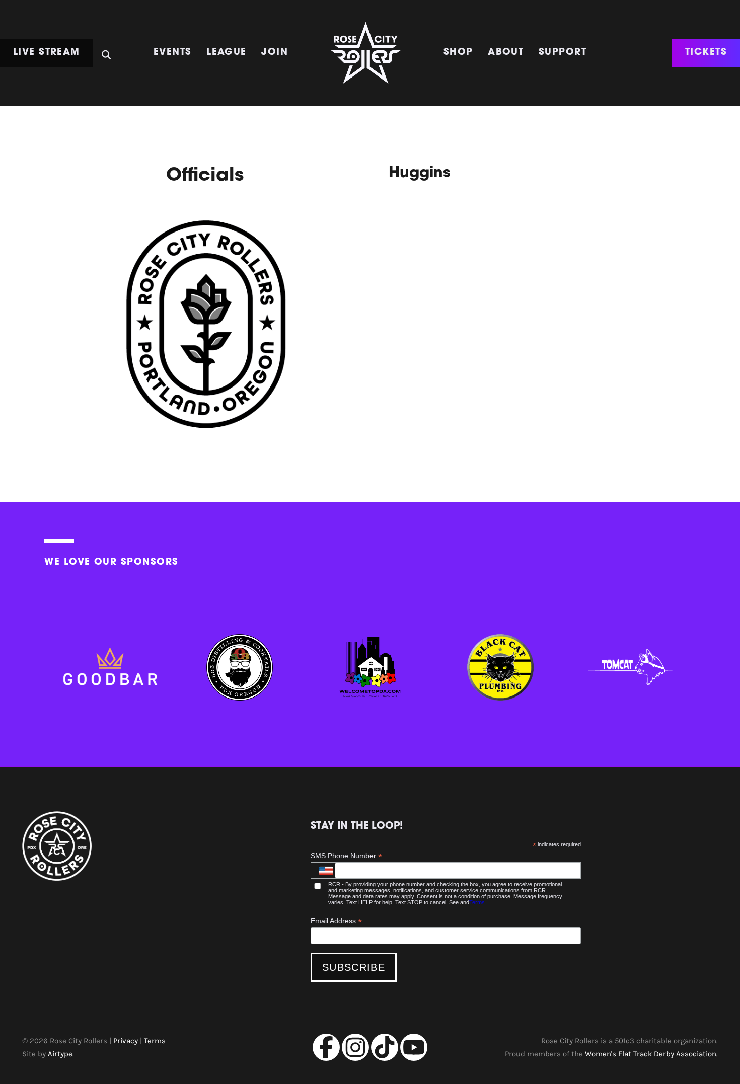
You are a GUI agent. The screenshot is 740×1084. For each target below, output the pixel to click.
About (506, 52)
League (226, 52)
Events (173, 52)
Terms (477, 902)
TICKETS (706, 52)
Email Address (336, 921)
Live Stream (46, 52)
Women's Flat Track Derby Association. (651, 1054)
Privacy (125, 1041)
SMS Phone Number (346, 856)
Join (274, 52)
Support (562, 52)
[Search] (106, 51)
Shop (458, 52)
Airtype (60, 1054)
